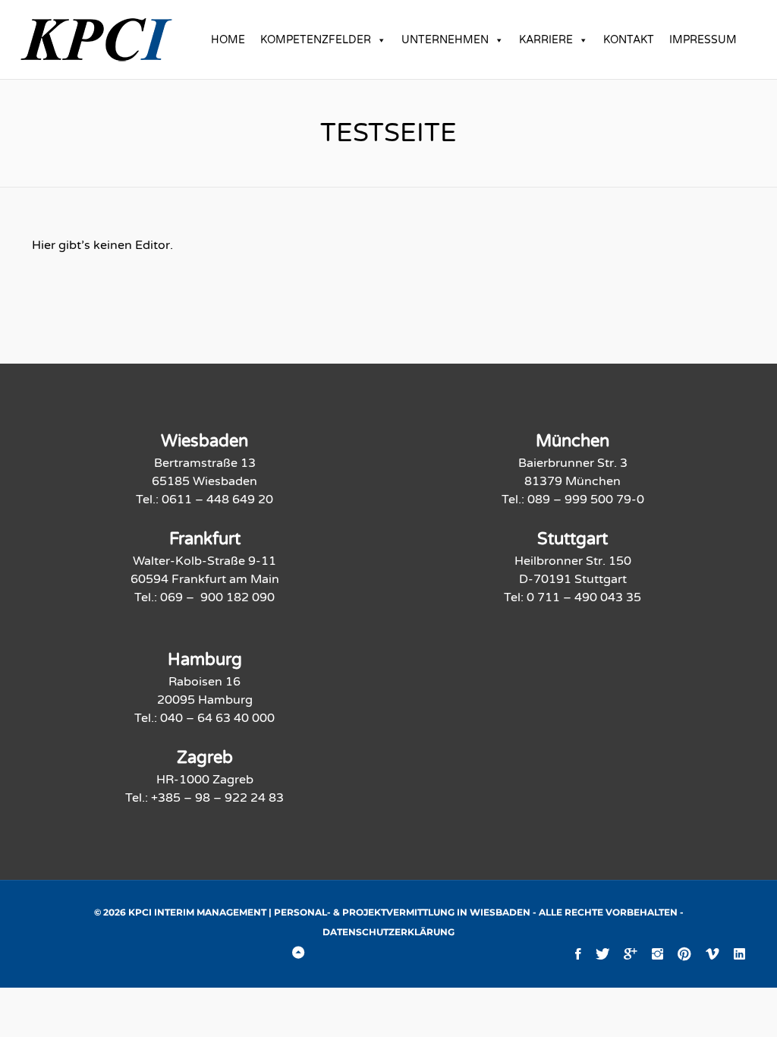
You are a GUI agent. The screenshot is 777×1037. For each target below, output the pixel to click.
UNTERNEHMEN (445, 39)
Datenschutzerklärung (388, 932)
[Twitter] (602, 953)
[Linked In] (739, 953)
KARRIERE (546, 39)
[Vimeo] (712, 953)
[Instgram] (657, 953)
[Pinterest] (684, 953)
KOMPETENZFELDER (315, 39)
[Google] (630, 953)
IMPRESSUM (703, 39)
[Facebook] (578, 953)
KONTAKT (628, 39)
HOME (228, 39)
